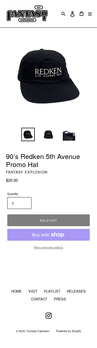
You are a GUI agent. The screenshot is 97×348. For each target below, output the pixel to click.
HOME (16, 291)
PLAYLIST (52, 291)
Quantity (12, 193)
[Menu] (90, 14)
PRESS (60, 298)
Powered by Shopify (68, 331)
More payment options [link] (48, 247)
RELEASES (76, 291)
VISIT (32, 291)
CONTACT (39, 298)
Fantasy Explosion (38, 331)
